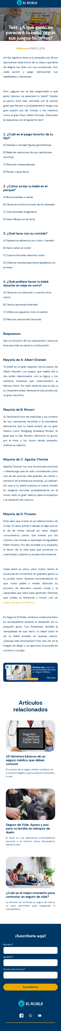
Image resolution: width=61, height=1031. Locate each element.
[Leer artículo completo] (30, 750)
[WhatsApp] (30, 1015)
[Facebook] (21, 1015)
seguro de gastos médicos (19, 602)
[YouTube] (39, 1015)
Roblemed (22, 48)
